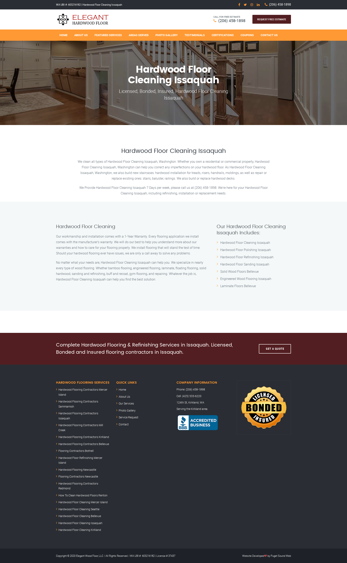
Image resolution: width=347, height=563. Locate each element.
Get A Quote (275, 349)
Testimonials (195, 35)
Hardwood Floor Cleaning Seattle (78, 509)
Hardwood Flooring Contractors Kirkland (83, 437)
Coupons (247, 35)
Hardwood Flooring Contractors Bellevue (83, 444)
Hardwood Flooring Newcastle (77, 470)
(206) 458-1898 (280, 4)
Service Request (128, 417)
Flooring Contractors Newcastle (78, 476)
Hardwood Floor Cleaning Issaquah (80, 523)
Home (63, 35)
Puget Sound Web (281, 556)
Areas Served (139, 35)
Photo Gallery (166, 35)
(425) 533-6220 (191, 396)
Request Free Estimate (271, 19)
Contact (124, 424)
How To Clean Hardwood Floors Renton (82, 495)
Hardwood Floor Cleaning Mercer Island (83, 502)
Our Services (126, 403)
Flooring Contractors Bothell (76, 451)
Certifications (223, 35)
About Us (81, 35)
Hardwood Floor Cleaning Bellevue (79, 516)
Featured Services (108, 35)
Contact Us (269, 35)
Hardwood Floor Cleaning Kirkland (79, 530)
